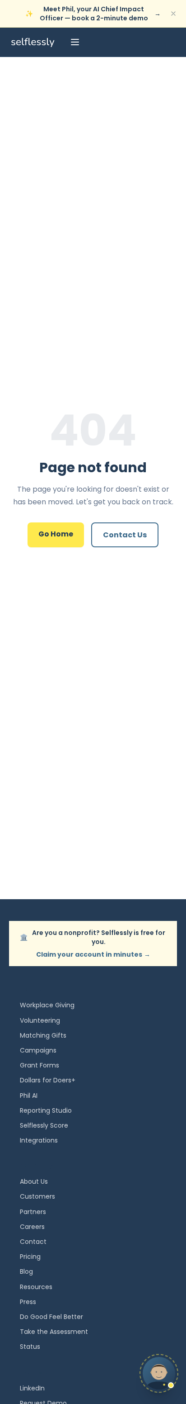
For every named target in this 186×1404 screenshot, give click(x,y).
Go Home (55, 534)
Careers (32, 1226)
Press (28, 1301)
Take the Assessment (54, 1331)
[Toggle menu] (75, 42)
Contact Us (125, 535)
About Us (34, 1181)
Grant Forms (39, 1065)
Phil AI (28, 1095)
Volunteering (40, 1020)
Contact (33, 1241)
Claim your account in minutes (93, 954)
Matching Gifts (43, 1035)
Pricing (30, 1256)
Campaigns (38, 1050)
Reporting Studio (46, 1110)
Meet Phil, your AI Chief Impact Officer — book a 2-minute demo (93, 14)
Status (30, 1346)
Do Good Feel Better (51, 1316)
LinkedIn (32, 1388)
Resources (36, 1286)
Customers (37, 1196)
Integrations (39, 1140)
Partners (33, 1211)
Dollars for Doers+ (47, 1080)
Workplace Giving (47, 1005)
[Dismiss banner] (173, 13)
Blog (26, 1271)
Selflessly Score (44, 1125)
